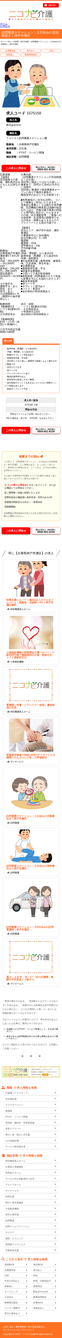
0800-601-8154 (45, 168)
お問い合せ (8, 1327)
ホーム (4, 23)
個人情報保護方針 (36, 1327)
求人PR (8, 340)
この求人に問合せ (16, 168)
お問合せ (5, 26)
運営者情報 (21, 1327)
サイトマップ (28, 1330)
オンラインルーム (11, 1330)
